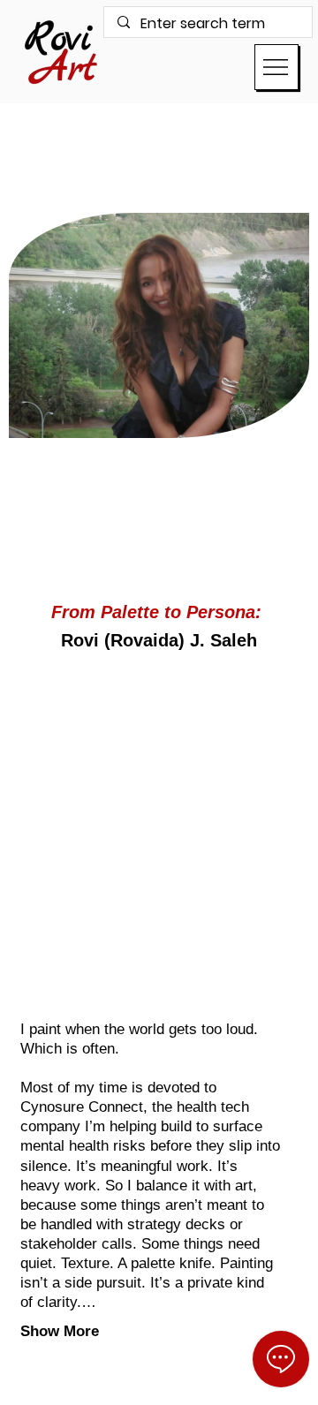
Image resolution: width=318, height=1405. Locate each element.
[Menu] (276, 67)
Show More (59, 1331)
